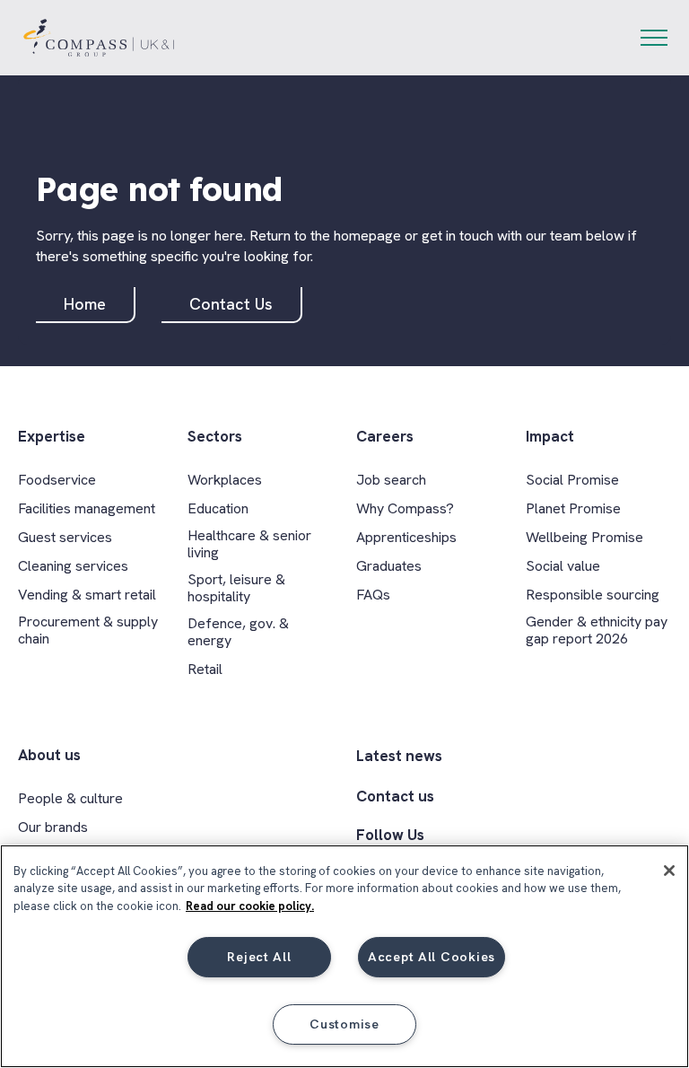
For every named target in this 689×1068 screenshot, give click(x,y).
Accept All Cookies (431, 957)
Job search (391, 479)
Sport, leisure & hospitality (236, 588)
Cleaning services (73, 565)
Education (218, 508)
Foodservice (57, 479)
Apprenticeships (406, 537)
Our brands (53, 827)
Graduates (389, 565)
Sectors (215, 436)
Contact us (395, 796)
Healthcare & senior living (249, 544)
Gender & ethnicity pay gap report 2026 (596, 630)
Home (85, 303)
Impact (550, 436)
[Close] (669, 870)
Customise (344, 1024)
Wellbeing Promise (584, 537)
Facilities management (86, 508)
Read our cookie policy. (250, 906)
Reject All (259, 957)
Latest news (399, 756)
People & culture (70, 798)
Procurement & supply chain (88, 630)
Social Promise (572, 479)
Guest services (65, 537)
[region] (344, 956)
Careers (385, 436)
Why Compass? (405, 508)
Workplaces (225, 479)
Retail (205, 669)
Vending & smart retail (87, 594)
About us (49, 755)
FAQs (373, 594)
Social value (563, 565)
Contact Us (231, 303)
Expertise (51, 436)
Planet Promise (573, 508)
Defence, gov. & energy (238, 632)
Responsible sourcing (592, 594)
